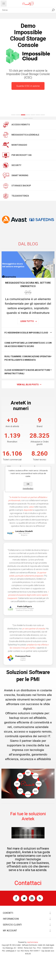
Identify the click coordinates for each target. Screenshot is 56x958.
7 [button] (42, 115)
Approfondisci (28, 489)
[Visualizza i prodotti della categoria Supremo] (42, 219)
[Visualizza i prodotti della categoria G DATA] (14, 219)
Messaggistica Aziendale (25, 135)
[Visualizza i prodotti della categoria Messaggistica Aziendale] (5, 134)
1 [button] (13, 115)
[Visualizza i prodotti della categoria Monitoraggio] (5, 145)
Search (53, 10)
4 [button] (28, 115)
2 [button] (18, 115)
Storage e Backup (21, 185)
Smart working (19, 175)
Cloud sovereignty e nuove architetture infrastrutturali (27, 372)
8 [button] (25, 118)
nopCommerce (32, 942)
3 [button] (23, 115)
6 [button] (38, 115)
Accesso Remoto (20, 124)
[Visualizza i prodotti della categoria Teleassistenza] (5, 195)
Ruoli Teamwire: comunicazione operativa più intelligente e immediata (27, 358)
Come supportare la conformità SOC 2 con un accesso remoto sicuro (28, 344)
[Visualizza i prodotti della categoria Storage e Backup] (5, 185)
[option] (28, 67)
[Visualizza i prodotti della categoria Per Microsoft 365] (5, 155)
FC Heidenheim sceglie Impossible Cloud (26, 333)
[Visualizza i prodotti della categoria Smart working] (5, 175)
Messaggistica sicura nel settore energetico (28, 284)
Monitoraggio (19, 145)
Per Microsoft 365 (21, 155)
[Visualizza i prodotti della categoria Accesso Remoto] (5, 124)
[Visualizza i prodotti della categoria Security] (5, 165)
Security (16, 165)
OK (28, 484)
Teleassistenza (20, 196)
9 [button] (30, 118)
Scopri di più (28, 112)
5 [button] (33, 115)
